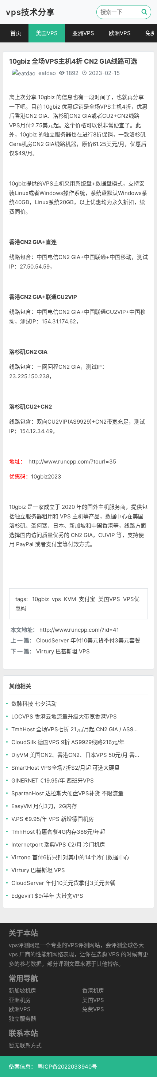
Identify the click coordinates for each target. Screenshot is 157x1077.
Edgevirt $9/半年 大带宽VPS (47, 895)
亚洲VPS (83, 33)
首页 (15, 33)
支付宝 (88, 599)
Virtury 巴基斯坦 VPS (63, 651)
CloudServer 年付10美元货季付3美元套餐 (88, 640)
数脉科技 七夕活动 (34, 703)
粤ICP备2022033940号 (66, 1066)
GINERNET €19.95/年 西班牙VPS (52, 780)
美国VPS (47, 33)
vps (57, 599)
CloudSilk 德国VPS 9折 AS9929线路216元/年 (68, 742)
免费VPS (93, 1009)
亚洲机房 (20, 1000)
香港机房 (93, 990)
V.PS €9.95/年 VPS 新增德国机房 (52, 818)
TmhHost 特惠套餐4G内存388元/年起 (58, 831)
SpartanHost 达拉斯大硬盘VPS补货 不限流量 (67, 793)
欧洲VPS (120, 33)
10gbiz (41, 599)
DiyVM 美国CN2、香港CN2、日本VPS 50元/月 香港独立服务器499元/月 (76, 754)
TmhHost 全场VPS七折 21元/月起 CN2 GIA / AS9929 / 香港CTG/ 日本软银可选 (76, 729)
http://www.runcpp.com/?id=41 (79, 629)
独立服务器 (22, 1018)
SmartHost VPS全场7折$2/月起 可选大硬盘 (65, 767)
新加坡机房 (22, 990)
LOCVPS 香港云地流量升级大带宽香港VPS (64, 716)
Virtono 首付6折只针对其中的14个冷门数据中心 (70, 857)
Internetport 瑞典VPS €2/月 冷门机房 (58, 844)
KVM (70, 599)
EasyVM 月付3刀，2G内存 (44, 806)
